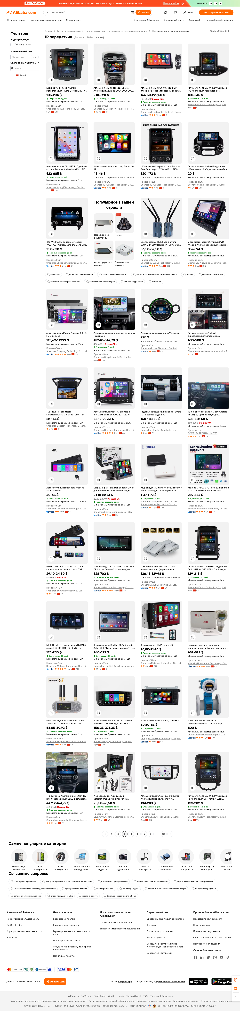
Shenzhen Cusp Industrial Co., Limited (113, 357)
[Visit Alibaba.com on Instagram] (215, 957)
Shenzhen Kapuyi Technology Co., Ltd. (65, 108)
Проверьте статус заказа (206, 931)
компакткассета (90, 896)
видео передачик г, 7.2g (62, 896)
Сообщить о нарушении (159, 953)
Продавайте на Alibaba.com (207, 918)
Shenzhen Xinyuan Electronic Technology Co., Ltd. (67, 741)
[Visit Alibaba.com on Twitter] (208, 957)
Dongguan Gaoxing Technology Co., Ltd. (161, 738)
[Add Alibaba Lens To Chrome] (55, 981)
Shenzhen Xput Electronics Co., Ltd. (159, 584)
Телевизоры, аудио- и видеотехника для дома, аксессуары (116, 31)
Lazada (120, 996)
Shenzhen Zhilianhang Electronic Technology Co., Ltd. (67, 263)
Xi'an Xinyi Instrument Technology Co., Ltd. (208, 663)
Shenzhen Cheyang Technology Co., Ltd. (66, 351)
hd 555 (190, 274)
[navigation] (24, 433)
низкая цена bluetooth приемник (152, 881)
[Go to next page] (170, 834)
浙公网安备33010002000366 (173, 1006)
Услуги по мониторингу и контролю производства (72, 948)
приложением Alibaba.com (170, 981)
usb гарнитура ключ (133, 282)
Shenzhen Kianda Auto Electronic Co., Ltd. (161, 112)
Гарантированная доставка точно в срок (71, 933)
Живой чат (152, 925)
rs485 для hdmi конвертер (115, 274)
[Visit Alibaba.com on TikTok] (228, 957)
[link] (236, 980)
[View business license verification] (149, 1006)
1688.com (86, 996)
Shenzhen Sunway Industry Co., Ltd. (64, 590)
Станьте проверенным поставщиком (212, 937)
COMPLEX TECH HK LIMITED (202, 433)
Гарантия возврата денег (66, 925)
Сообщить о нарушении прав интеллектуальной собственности (165, 945)
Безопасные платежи (64, 918)
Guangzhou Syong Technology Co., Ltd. (160, 263)
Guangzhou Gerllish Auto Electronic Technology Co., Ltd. (114, 108)
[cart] (175, 13)
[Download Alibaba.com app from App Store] (198, 981)
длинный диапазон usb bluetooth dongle (167, 889)
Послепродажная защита (66, 940)
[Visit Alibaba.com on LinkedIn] (202, 957)
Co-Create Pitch (15, 925)
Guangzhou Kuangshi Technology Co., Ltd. (114, 184)
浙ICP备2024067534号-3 (203, 1006)
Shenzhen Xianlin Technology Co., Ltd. (113, 512)
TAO (145, 996)
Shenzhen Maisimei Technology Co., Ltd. (161, 663)
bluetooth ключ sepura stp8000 (65, 282)
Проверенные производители (116, 922)
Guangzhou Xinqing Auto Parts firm (158, 430)
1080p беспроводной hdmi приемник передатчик (69, 881)
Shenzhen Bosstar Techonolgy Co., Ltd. (66, 425)
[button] (132, 12)
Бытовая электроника (68, 31)
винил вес (55, 274)
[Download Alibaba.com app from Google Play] (222, 981)
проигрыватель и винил (76, 889)
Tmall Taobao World (104, 996)
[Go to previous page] (105, 834)
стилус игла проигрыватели (114, 881)
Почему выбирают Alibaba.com (23, 918)
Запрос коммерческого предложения (120, 928)
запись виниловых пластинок (27, 896)
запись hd (156, 282)
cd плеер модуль (131, 889)
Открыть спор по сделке (160, 931)
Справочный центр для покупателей (166, 918)
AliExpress (73, 996)
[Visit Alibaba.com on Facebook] (195, 957)
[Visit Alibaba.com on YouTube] (221, 957)
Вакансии (12, 937)
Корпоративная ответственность (24, 931)
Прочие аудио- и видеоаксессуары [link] (170, 31)
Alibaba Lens (24, 981)
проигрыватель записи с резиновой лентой (156, 274)
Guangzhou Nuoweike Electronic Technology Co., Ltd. (208, 263)
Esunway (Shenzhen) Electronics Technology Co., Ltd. (114, 816)
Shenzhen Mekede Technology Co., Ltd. (208, 508)
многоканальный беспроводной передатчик (35, 889)
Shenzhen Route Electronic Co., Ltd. (159, 348)
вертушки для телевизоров (102, 282)
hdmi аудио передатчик (25, 881)
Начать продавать (202, 925)
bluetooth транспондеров (81, 274)
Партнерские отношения (206, 943)
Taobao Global (133, 996)
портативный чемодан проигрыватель (195, 881)
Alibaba (48, 31)
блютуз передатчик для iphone (121, 896)
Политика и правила (63, 956)
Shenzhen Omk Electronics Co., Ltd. (159, 504)
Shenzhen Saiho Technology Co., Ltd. (206, 184)
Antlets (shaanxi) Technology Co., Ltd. (206, 734)
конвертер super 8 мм (212, 274)
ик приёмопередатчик (205, 889)
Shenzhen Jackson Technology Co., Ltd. (66, 508)
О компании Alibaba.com (20, 912)
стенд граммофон (104, 889)
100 (164, 834)
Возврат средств (156, 937)
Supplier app (125, 981)
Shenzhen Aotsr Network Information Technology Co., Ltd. (208, 351)
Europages (167, 996)
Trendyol (154, 996)
